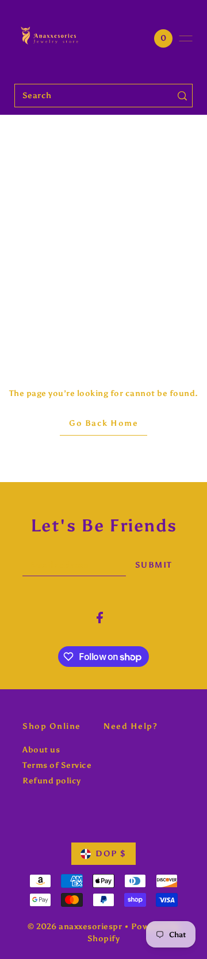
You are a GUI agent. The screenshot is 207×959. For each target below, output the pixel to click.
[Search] (182, 95)
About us (41, 750)
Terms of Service (56, 765)
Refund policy (51, 781)
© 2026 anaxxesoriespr (75, 926)
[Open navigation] (186, 38)
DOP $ (110, 854)
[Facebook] (100, 617)
